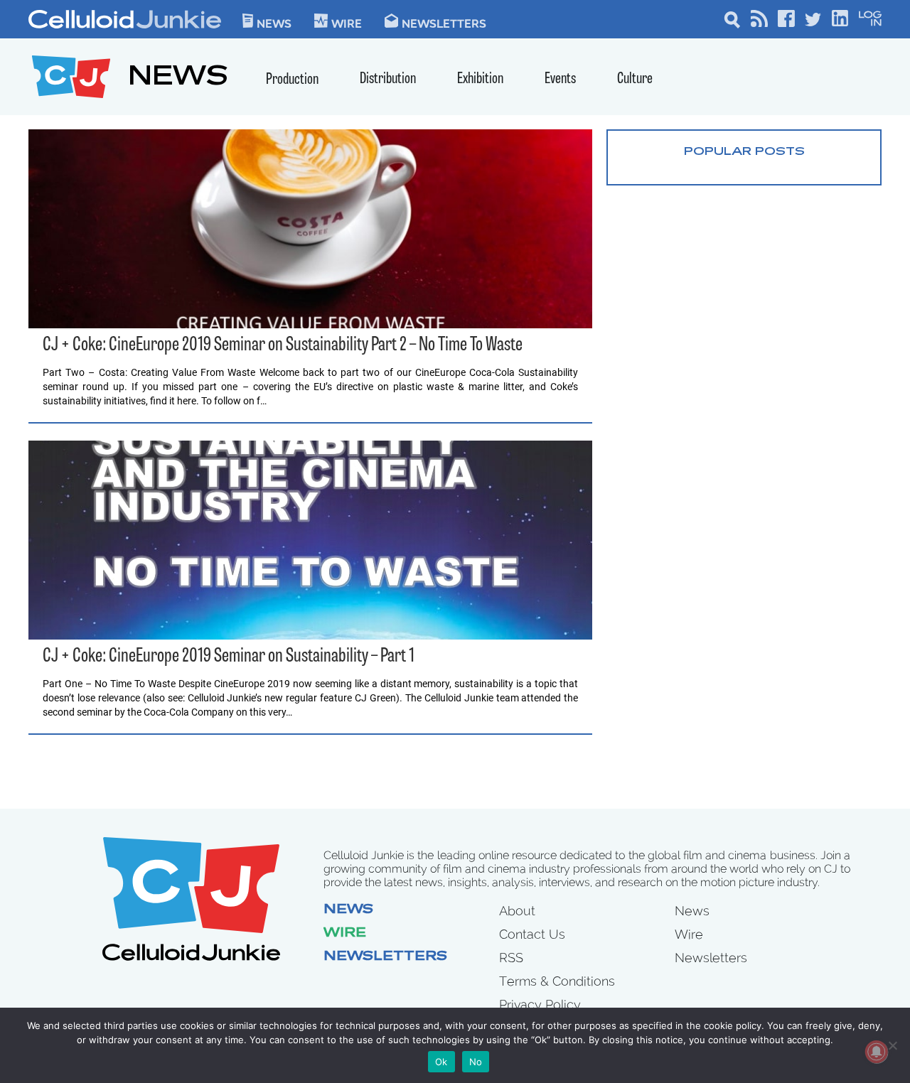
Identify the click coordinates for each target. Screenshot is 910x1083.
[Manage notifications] (876, 1051)
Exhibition (480, 79)
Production (292, 80)
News (274, 22)
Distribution (388, 79)
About (517, 910)
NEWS (178, 78)
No (476, 1061)
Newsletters (444, 22)
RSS (511, 957)
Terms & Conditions (557, 981)
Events (560, 79)
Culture (635, 79)
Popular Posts (744, 152)
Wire (344, 934)
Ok (441, 1061)
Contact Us (532, 934)
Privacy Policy (540, 1004)
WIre (346, 22)
